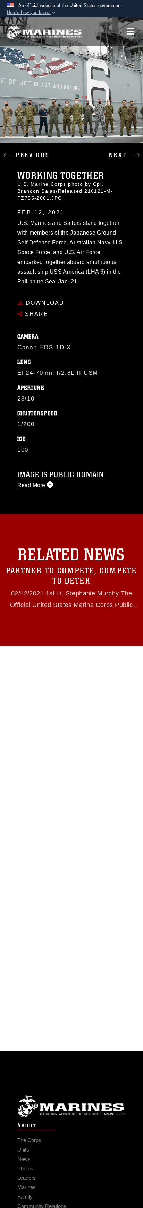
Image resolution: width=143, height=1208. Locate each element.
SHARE (35, 314)
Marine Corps (71, 1106)
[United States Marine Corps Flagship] (44, 31)
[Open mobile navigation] (130, 31)
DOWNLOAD (44, 303)
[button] (32, 12)
